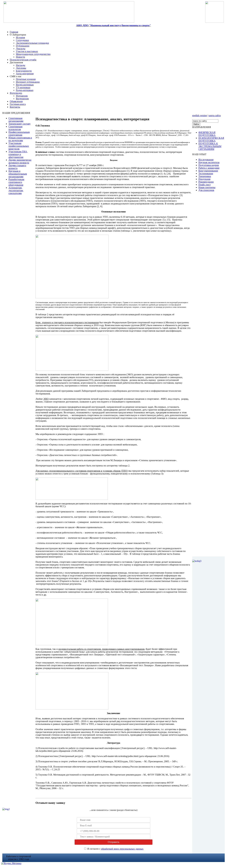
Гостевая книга (18, 104)
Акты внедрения (25, 73)
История (20, 37)
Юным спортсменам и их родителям (20, 139)
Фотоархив (22, 95)
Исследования (205, 159)
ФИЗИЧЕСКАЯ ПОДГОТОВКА (207, 133)
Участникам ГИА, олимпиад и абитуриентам (18, 154)
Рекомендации (206, 181)
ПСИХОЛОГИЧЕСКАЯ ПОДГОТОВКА (211, 139)
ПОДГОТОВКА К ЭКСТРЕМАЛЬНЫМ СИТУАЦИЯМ (209, 146)
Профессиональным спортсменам (19, 133)
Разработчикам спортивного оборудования (16, 182)
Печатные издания (26, 79)
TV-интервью (23, 87)
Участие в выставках (27, 51)
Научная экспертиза (208, 162)
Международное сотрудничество (33, 54)
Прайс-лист (204, 184)
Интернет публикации (28, 82)
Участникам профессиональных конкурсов (18, 146)
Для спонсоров (206, 190)
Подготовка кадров (208, 165)
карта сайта (215, 115)
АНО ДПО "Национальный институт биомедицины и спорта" (113, 25)
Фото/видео (16, 93)
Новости (20, 57)
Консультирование (208, 170)
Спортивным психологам (15, 128)
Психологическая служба (23, 59)
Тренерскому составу (19, 123)
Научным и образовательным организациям (17, 174)
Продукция (204, 179)
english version (199, 115)
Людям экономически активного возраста (19, 161)
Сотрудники (22, 40)
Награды (20, 65)
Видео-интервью (25, 84)
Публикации (22, 45)
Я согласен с (115, 848)
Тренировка (204, 176)
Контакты (15, 107)
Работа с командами (208, 168)
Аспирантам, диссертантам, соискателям (15, 190)
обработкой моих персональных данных (122, 848)
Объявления (16, 101)
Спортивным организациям (15, 119)
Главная (14, 32)
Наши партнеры (206, 187)
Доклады (20, 48)
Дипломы (21, 68)
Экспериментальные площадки (32, 43)
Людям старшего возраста (17, 167)
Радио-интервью (24, 90)
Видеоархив (22, 98)
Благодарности (24, 70)
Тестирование (205, 173)
